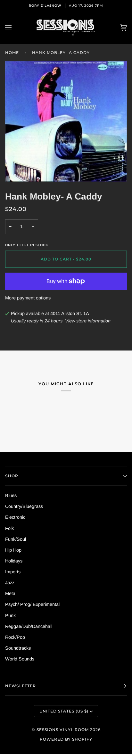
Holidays (13, 560)
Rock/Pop (15, 637)
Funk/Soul (15, 539)
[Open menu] (14, 27)
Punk (10, 615)
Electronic (15, 517)
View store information (88, 320)
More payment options (28, 297)
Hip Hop (13, 550)
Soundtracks (18, 648)
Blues (11, 495)
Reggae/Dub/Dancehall (28, 626)
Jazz (9, 582)
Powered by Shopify (66, 739)
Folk (9, 528)
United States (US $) (63, 711)
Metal (10, 593)
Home (12, 52)
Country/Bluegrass (24, 506)
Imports (13, 571)
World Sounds (19, 658)
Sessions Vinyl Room (63, 729)
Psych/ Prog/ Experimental (32, 604)
